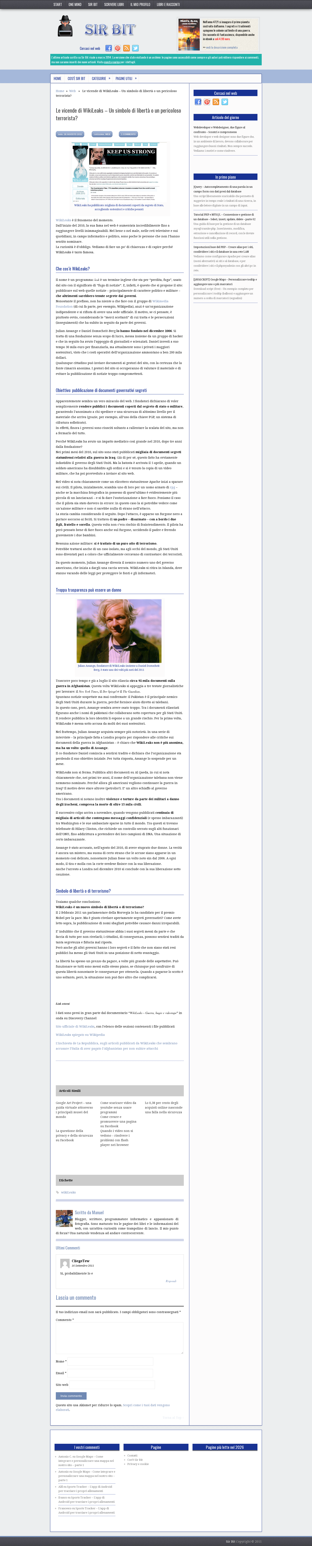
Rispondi (171, 1281)
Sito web (62, 1384)
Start (57, 4)
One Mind (75, 4)
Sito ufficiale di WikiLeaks (75, 1026)
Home (57, 78)
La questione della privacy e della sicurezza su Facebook (74, 1135)
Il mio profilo (140, 4)
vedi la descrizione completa (222, 47)
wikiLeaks (68, 1192)
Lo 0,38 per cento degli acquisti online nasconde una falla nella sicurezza (164, 1107)
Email (61, 1373)
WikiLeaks (63, 220)
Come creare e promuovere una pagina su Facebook (118, 1121)
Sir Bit (93, 4)
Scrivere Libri (114, 4)
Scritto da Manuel (89, 1212)
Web (72, 91)
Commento (65, 1320)
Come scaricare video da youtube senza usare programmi (118, 1107)
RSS (126, 48)
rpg (172, 487)
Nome (61, 1361)
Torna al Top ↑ (173, 1417)
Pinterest (117, 48)
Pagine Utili (126, 78)
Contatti (132, 1455)
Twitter (135, 48)
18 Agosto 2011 (70, 134)
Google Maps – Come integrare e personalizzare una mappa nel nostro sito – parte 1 (86, 1461)
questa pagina (112, 62)
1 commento (128, 134)
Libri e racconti (168, 4)
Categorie (101, 78)
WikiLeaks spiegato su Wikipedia (80, 1034)
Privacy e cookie (138, 1464)
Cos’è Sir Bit (76, 78)
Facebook (108, 48)
